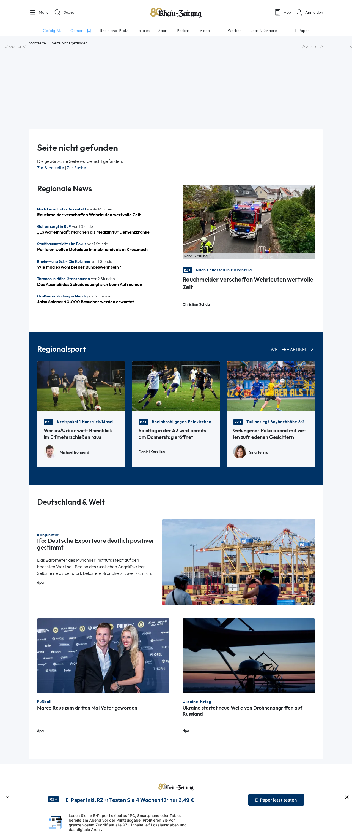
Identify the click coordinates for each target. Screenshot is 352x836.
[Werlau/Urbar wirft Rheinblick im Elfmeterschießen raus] (81, 386)
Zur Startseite (50, 168)
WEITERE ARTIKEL (289, 349)
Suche (69, 12)
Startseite (37, 42)
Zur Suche (76, 168)
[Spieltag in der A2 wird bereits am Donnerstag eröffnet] (176, 386)
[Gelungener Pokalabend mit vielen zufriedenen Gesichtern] (271, 386)
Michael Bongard (74, 452)
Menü (43, 12)
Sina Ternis (258, 452)
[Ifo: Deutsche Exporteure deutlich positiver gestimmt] (238, 561)
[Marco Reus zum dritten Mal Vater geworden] (103, 655)
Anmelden (314, 12)
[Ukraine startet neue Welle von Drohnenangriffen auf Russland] (249, 655)
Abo (287, 12)
